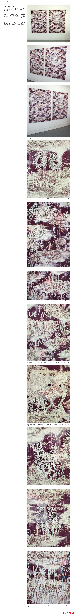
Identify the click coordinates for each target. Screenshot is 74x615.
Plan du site (3, 613)
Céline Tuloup (7, 2)
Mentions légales (15, 613)
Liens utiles (8, 613)
